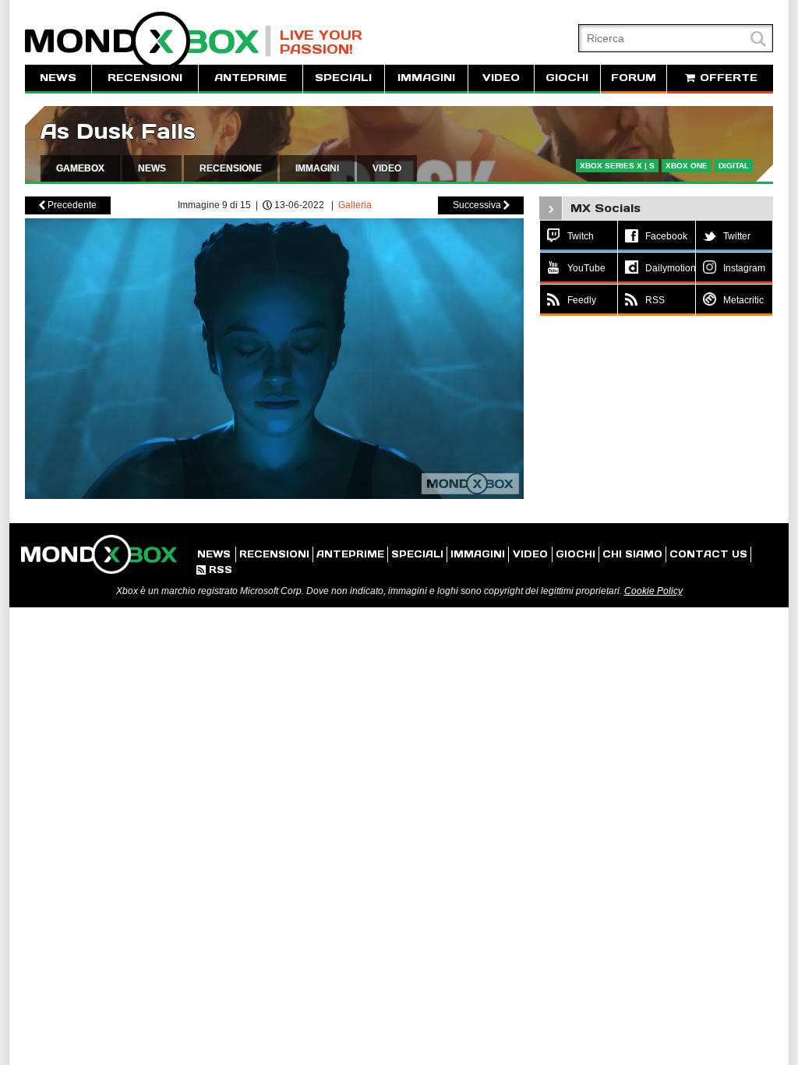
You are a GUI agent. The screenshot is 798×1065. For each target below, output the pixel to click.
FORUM (633, 77)
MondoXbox (148, 41)
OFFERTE (726, 77)
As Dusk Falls (118, 131)
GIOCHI (567, 77)
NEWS (58, 77)
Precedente (68, 205)
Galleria (355, 205)
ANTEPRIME (250, 77)
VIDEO (501, 77)
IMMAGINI (426, 77)
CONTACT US (708, 554)
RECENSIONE (231, 168)
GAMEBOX (80, 168)
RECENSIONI (145, 77)
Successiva (481, 205)
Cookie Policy (653, 591)
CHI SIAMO (632, 554)
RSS (214, 569)
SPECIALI (343, 77)
